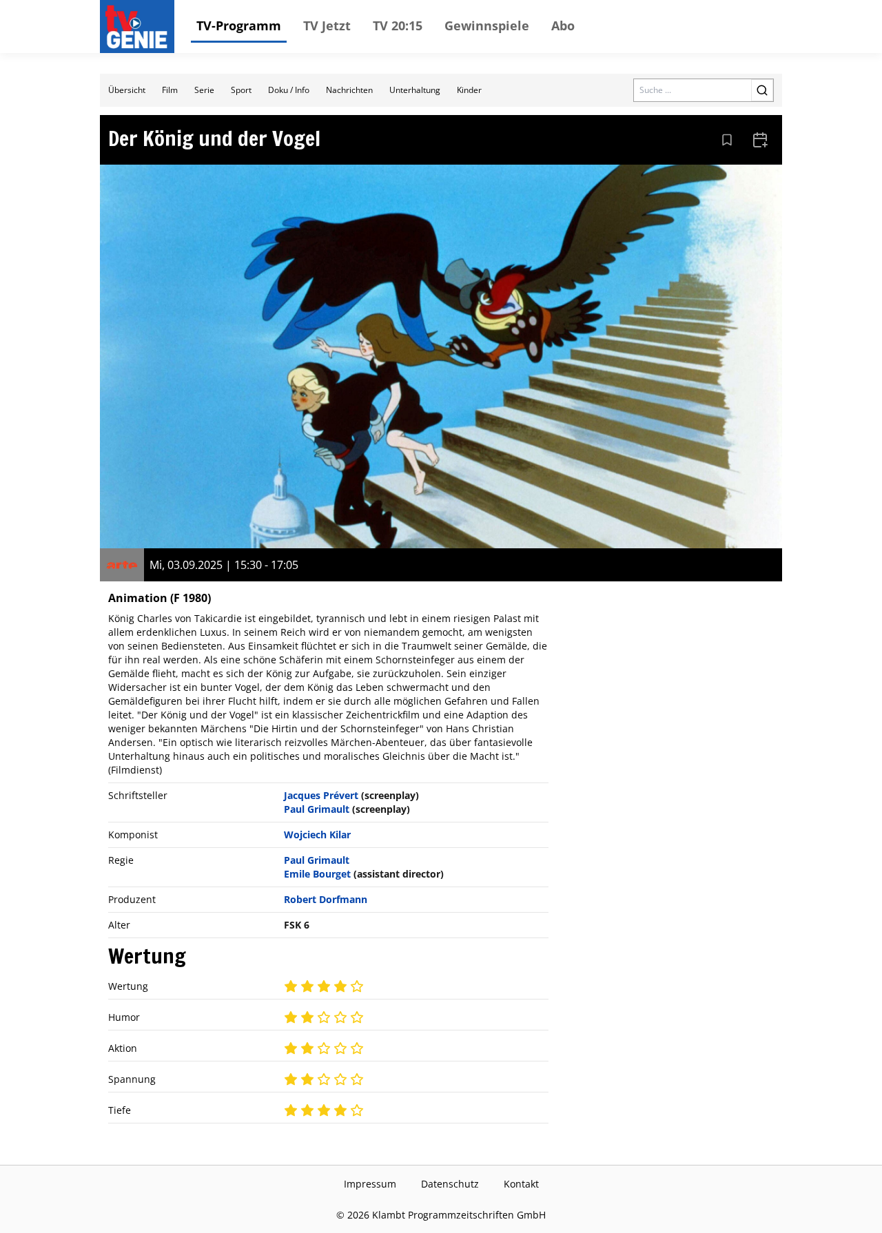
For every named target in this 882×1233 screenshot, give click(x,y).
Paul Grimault (316, 809)
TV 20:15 (397, 25)
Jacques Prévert (321, 795)
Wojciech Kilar (317, 834)
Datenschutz (450, 1183)
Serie (204, 90)
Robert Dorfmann (325, 899)
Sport (241, 90)
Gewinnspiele (486, 25)
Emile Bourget (317, 873)
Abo (563, 25)
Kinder (469, 90)
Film (170, 90)
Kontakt (521, 1183)
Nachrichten (349, 90)
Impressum (370, 1183)
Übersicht (126, 90)
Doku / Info (288, 90)
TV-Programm (238, 25)
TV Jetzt (327, 25)
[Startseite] (139, 27)
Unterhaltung (414, 90)
